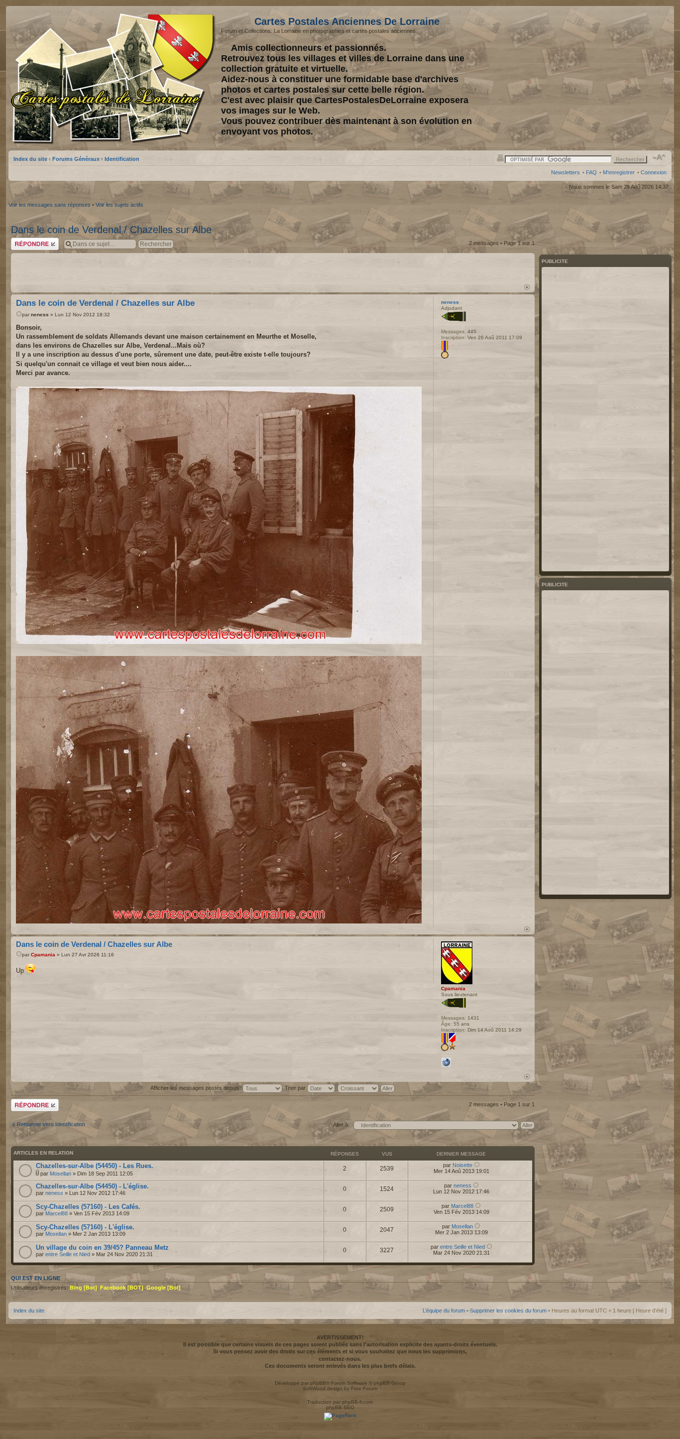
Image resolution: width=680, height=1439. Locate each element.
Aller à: (341, 1125)
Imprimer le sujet (500, 157)
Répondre (23, 241)
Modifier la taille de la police (659, 157)
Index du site (30, 159)
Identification (122, 159)
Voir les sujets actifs (119, 205)
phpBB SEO (340, 1407)
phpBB (318, 1383)
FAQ (591, 172)
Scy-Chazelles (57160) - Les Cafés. (88, 1206)
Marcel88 (56, 1213)
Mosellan (60, 1174)
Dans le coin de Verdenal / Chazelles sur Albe (111, 229)
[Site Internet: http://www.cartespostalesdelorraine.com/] (446, 1062)
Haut (527, 287)
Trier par (296, 1088)
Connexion (654, 172)
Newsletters (565, 172)
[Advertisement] (605, 418)
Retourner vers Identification (51, 1124)
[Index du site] (114, 78)
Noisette (462, 1165)
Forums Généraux (76, 159)
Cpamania (43, 954)
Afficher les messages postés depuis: (196, 1088)
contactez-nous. (340, 1359)
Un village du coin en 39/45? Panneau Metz (102, 1247)
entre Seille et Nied (67, 1254)
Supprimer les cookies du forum (508, 1310)
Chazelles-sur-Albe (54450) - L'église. (92, 1186)
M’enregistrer (619, 172)
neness (40, 314)
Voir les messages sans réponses (49, 205)
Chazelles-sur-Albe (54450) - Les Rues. (94, 1166)
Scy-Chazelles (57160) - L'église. (85, 1227)
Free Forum (364, 1388)
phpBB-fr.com (357, 1402)
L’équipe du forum (444, 1310)
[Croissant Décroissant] (367, 1088)
